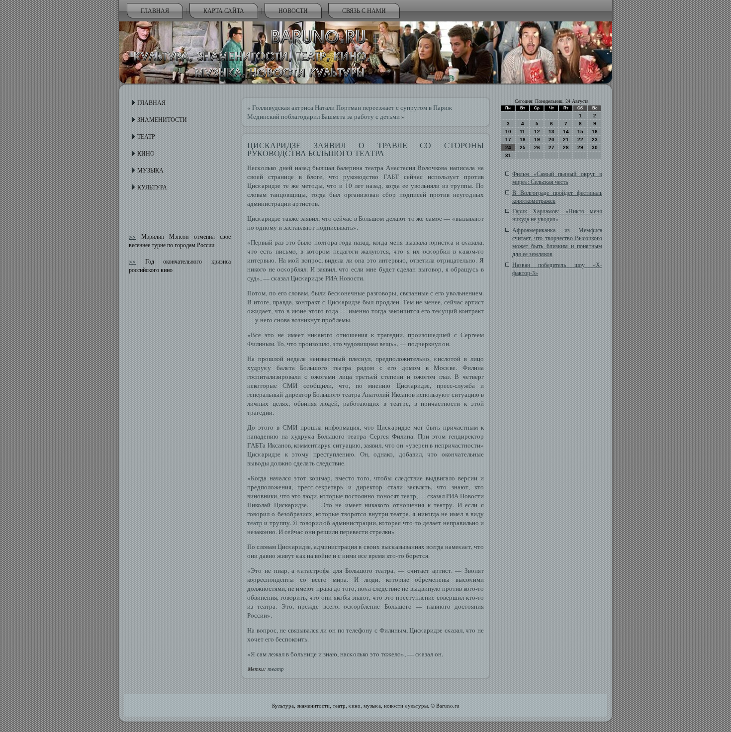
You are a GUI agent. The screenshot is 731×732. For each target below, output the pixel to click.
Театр (146, 136)
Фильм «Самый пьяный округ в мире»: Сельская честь (557, 177)
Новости (293, 10)
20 (551, 139)
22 (580, 139)
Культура (152, 187)
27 (551, 147)
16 (595, 131)
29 (580, 147)
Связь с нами (364, 10)
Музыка (150, 170)
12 (537, 131)
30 (595, 147)
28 (566, 147)
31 (508, 155)
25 (523, 147)
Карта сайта (223, 10)
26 (537, 147)
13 (551, 131)
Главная (155, 10)
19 (537, 139)
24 (508, 147)
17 (508, 139)
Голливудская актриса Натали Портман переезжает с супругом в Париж (352, 107)
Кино (146, 153)
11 (522, 131)
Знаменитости (162, 119)
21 (566, 139)
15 (580, 131)
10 (508, 131)
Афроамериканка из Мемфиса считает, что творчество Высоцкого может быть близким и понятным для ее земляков (557, 242)
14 (566, 131)
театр (408, 495)
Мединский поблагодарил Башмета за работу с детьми (323, 116)
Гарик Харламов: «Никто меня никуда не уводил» (557, 215)
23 (595, 139)
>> (132, 236)
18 (523, 139)
